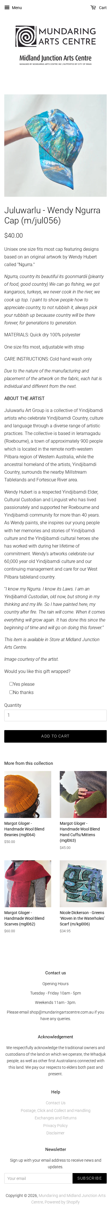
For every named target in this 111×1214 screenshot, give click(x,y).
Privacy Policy (55, 1125)
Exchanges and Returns (56, 1118)
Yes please (23, 684)
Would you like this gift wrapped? (37, 671)
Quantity (12, 705)
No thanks (23, 692)
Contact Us (55, 1103)
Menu (16, 7)
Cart (102, 7)
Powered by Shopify (62, 1202)
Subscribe (89, 1178)
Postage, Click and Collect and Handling (56, 1110)
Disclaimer (55, 1133)
